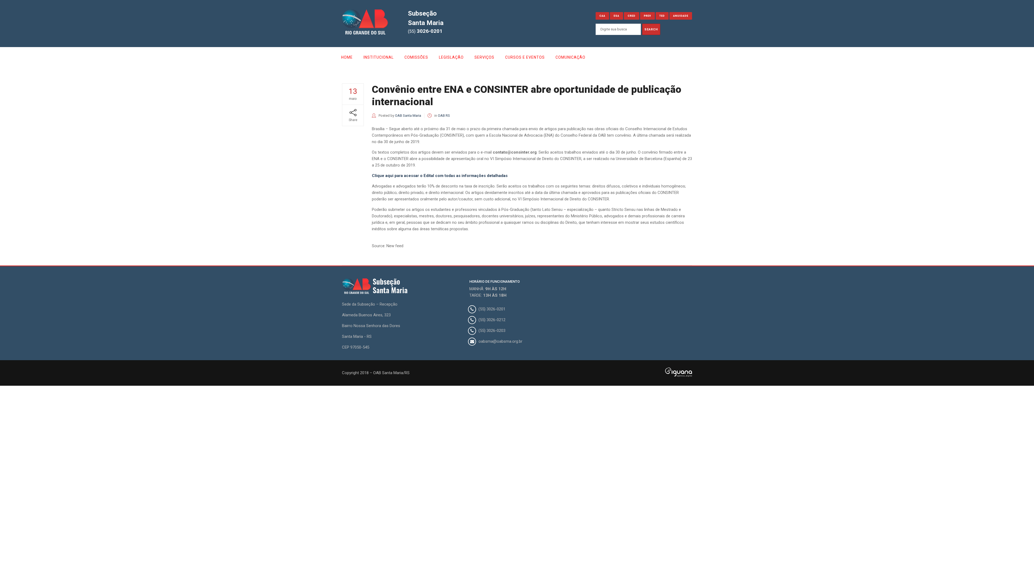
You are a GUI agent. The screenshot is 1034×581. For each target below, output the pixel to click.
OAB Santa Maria (408, 116)
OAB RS (444, 116)
